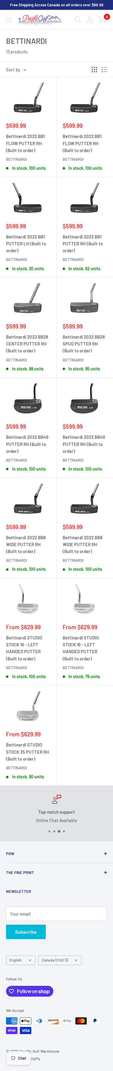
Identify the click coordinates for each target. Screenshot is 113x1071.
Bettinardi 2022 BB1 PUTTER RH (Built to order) (83, 243)
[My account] (90, 19)
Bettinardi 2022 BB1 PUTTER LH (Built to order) (26, 243)
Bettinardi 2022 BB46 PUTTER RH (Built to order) (27, 444)
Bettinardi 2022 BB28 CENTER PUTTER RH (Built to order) (27, 344)
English (15, 960)
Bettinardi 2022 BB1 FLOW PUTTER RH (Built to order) (25, 143)
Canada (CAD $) (55, 960)
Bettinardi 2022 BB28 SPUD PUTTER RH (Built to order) (84, 344)
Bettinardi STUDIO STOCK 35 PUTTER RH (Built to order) (27, 751)
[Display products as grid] (94, 69)
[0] (102, 19)
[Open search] (78, 19)
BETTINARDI (16, 159)
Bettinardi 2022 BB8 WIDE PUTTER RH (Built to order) (26, 544)
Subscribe (26, 932)
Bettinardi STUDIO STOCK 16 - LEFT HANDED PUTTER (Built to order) (24, 648)
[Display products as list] (104, 69)
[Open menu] (9, 19)
